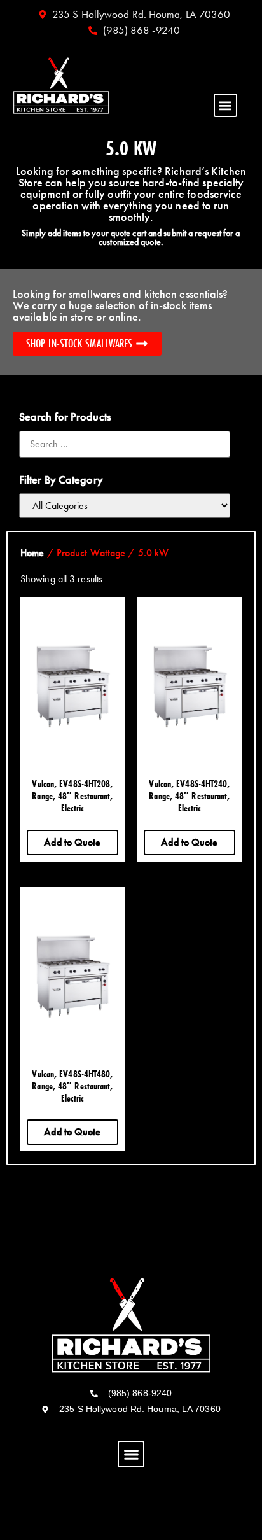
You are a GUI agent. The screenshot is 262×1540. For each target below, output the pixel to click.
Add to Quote (72, 842)
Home (32, 553)
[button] (225, 105)
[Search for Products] (124, 444)
